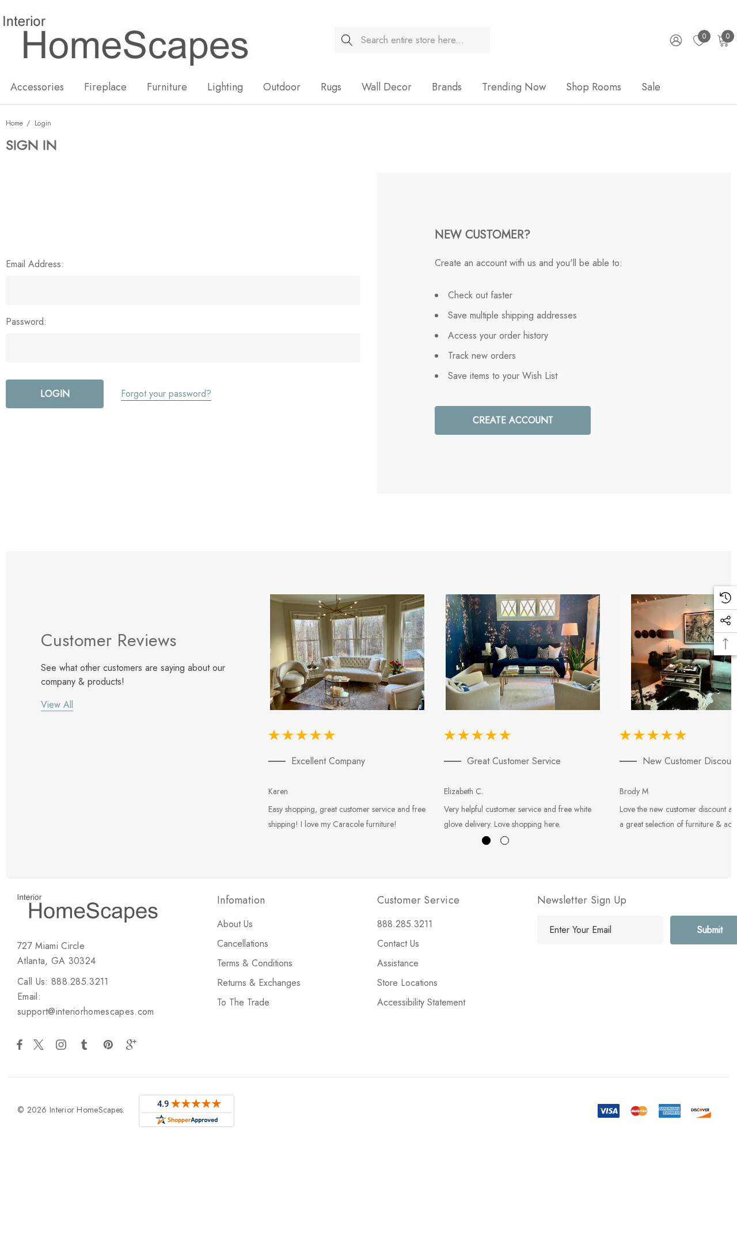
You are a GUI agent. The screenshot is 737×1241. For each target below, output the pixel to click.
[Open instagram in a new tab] (63, 1045)
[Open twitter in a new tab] (40, 1045)
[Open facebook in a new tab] (19, 1045)
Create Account (513, 420)
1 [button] (486, 840)
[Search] (347, 40)
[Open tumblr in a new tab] (86, 1045)
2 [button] (504, 840)
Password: (26, 322)
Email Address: (35, 264)
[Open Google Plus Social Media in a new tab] (134, 1045)
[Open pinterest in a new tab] (110, 1045)
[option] (347, 714)
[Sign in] (675, 40)
